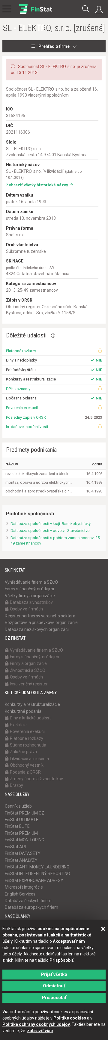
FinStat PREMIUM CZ (24, 813)
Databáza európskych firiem (31, 907)
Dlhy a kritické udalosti (31, 718)
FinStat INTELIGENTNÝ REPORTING (37, 873)
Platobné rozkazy (21, 351)
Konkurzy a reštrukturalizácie (32, 704)
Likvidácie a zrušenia (29, 758)
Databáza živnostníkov (31, 602)
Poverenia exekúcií (22, 407)
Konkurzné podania (23, 711)
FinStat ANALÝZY (21, 860)
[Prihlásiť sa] (100, 10)
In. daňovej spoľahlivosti (27, 426)
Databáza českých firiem (28, 900)
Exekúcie (18, 724)
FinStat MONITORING (24, 839)
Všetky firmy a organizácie (30, 595)
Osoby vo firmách (26, 609)
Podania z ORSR (25, 772)
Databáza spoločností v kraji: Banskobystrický (50, 523)
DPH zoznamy (18, 389)
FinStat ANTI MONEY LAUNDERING (37, 867)
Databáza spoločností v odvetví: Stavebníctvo (50, 530)
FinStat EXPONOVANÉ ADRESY (34, 880)
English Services (20, 894)
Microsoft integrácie (24, 887)
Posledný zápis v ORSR (26, 417)
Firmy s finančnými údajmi (29, 588)
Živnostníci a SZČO (27, 670)
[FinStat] (35, 13)
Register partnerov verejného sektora (40, 615)
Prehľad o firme (54, 46)
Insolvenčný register (29, 683)
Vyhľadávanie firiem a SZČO (31, 582)
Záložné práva (23, 751)
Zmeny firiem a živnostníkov (36, 778)
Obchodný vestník (27, 765)
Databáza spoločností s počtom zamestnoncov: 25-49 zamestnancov (55, 541)
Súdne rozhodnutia (28, 745)
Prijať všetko (54, 974)
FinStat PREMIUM (21, 833)
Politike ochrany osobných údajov (36, 1024)
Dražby (16, 785)
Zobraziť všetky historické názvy (37, 185)
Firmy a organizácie (28, 663)
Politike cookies (69, 1018)
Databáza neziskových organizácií (37, 629)
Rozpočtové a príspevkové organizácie (41, 622)
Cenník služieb (18, 806)
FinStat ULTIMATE (21, 819)
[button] (85, 9)
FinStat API (15, 846)
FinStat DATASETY (22, 853)
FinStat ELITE (17, 826)
